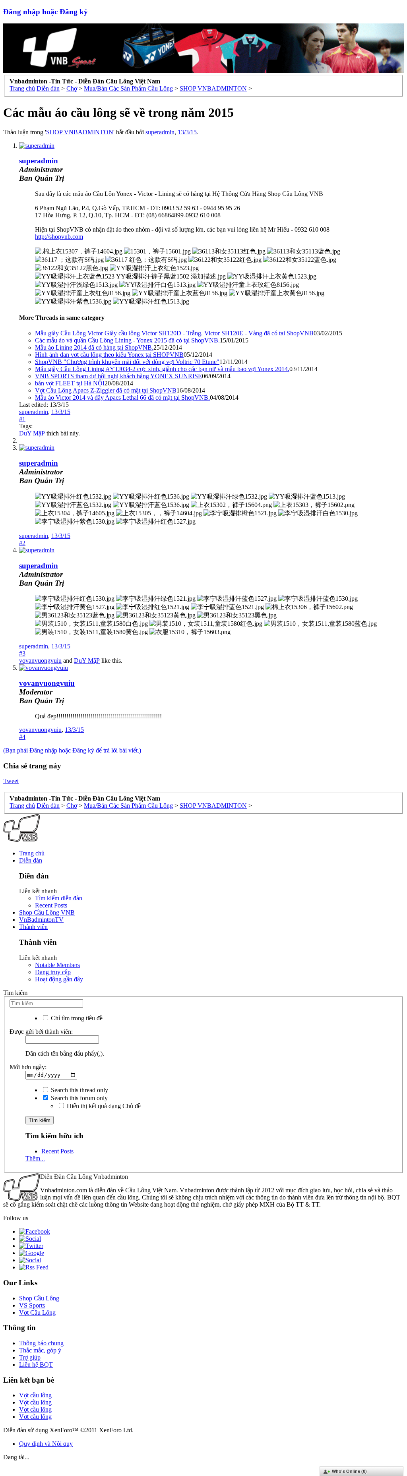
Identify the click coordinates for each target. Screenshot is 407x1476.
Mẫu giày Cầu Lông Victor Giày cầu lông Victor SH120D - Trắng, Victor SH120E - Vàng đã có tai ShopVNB (174, 333)
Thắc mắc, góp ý (40, 1350)
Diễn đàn (30, 860)
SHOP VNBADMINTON (79, 132)
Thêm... (35, 1158)
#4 (22, 736)
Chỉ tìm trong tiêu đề (76, 1018)
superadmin (159, 132)
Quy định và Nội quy (46, 1443)
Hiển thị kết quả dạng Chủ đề (103, 1106)
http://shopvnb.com (59, 236)
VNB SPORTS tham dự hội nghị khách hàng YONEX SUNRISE (118, 376)
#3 (22, 653)
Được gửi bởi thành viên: (41, 1031)
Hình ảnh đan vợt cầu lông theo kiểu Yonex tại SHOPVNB (109, 354)
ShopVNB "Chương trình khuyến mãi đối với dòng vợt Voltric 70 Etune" (127, 361)
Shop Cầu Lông (39, 1298)
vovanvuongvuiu (40, 660)
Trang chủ (32, 853)
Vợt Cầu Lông (37, 1312)
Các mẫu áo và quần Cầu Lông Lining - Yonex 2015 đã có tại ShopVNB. (127, 340)
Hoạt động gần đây (59, 979)
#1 (22, 419)
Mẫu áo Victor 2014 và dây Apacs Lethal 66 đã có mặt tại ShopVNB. (122, 397)
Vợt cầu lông (35, 1395)
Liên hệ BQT (36, 1364)
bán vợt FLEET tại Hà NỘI (70, 383)
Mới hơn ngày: (28, 1067)
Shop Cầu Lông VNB (47, 912)
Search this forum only (78, 1098)
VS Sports (32, 1305)
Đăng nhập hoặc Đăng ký (45, 12)
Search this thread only (78, 1090)
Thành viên (33, 926)
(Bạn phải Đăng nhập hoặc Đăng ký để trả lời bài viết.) (72, 750)
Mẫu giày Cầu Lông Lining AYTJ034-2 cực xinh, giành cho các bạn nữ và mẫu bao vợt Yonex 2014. (162, 369)
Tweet (11, 781)
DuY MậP (32, 433)
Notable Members (57, 964)
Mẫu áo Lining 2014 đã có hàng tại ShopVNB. (94, 347)
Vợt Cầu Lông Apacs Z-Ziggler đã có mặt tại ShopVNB (105, 390)
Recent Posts (51, 905)
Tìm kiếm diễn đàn (58, 898)
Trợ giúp (30, 1357)
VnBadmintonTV (41, 919)
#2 (22, 543)
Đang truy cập (53, 972)
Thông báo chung (41, 1343)
